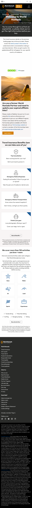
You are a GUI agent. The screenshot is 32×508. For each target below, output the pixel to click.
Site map (3, 387)
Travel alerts (4, 353)
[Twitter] (2, 419)
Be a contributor (5, 385)
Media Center (4, 379)
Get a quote (18, 6)
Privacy (3, 391)
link (9, 116)
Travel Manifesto (5, 377)
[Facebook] (5, 419)
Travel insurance (5, 349)
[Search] (27, 1)
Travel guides (4, 360)
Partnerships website (19, 125)
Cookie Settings (5, 408)
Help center (4, 402)
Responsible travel (6, 358)
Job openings (4, 383)
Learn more (7, 133)
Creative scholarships (7, 362)
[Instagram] (12, 419)
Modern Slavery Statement (8, 406)
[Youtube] (9, 419)
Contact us (4, 404)
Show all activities (15, 322)
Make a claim (4, 400)
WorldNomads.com (5, 436)
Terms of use (4, 389)
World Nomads (8, 6)
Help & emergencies (6, 398)
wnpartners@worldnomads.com (13, 129)
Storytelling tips (5, 364)
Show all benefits (15, 235)
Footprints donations (6, 356)
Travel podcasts (5, 366)
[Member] (30, 1)
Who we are (4, 373)
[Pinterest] (15, 419)
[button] (29, 6)
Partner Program (5, 381)
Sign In (13, 413)
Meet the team (5, 375)
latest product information (18, 43)
